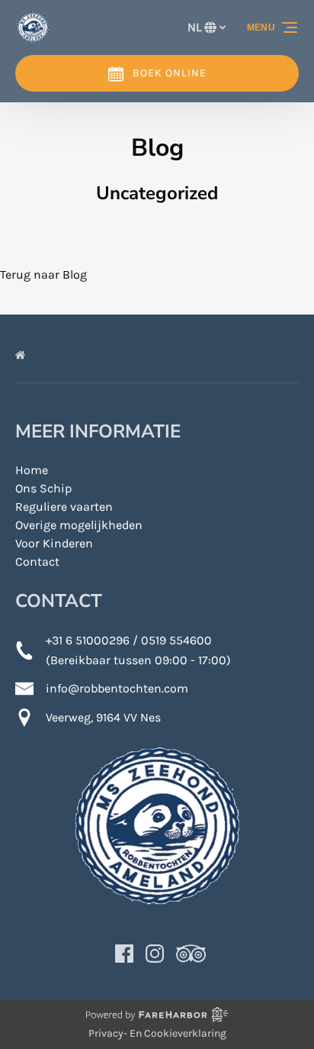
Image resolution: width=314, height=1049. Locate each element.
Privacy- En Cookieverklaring (157, 1033)
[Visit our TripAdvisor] (191, 953)
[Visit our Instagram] (155, 953)
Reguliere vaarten (64, 506)
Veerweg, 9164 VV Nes (103, 717)
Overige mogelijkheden (79, 525)
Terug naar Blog (43, 274)
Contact (37, 561)
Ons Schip (43, 488)
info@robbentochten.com (117, 688)
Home (31, 470)
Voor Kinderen (54, 543)
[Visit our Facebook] (124, 953)
